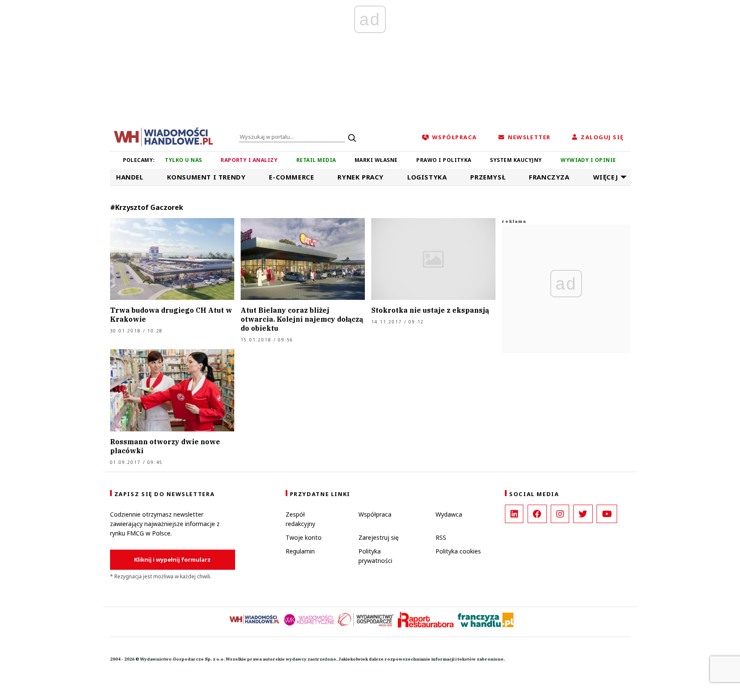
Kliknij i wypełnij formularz (172, 559)
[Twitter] (583, 514)
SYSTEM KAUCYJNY (516, 160)
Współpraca (374, 514)
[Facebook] (537, 514)
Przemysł (487, 177)
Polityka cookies (458, 551)
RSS (441, 537)
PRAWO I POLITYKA (443, 160)
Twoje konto (304, 537)
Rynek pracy (360, 177)
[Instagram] (560, 514)
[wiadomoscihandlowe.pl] (163, 136)
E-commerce (291, 177)
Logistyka (427, 177)
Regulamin (300, 551)
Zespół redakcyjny (300, 519)
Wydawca (449, 514)
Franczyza (549, 177)
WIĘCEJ (605, 177)
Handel (129, 177)
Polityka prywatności (375, 556)
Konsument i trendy (206, 177)
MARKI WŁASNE (376, 160)
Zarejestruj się (378, 537)
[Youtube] (607, 514)
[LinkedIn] (514, 514)
